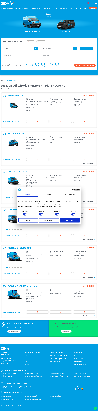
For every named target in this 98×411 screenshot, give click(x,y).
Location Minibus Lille (6, 396)
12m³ (26, 358)
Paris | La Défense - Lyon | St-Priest (33, 375)
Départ (3, 53)
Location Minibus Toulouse (31, 398)
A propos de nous (5, 354)
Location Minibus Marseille (7, 398)
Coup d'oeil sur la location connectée (9, 360)
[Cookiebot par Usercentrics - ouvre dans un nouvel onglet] (73, 190)
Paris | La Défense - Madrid (25, 386)
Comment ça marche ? (22, 8)
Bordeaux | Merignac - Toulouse (57, 373)
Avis (2, 355)
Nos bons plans (49, 8)
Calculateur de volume (55, 361)
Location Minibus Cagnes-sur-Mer (33, 399)
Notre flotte (36, 8)
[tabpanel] (49, 47)
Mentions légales (78, 361)
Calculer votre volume (14, 331)
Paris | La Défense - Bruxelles (7, 387)
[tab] (30, 41)
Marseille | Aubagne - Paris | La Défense (83, 375)
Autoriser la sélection (49, 220)
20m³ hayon (28, 363)
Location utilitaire (5, 363)
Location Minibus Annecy (31, 395)
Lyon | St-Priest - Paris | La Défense (82, 376)
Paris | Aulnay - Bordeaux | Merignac (33, 376)
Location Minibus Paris (6, 395)
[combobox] (18, 48)
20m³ (26, 361)
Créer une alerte (61, 8)
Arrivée (43, 53)
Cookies (76, 362)
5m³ (26, 357)
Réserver (93, 8)
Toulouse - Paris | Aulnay (55, 375)
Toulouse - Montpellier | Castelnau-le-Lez (59, 376)
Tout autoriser (69, 220)
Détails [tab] (49, 194)
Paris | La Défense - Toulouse (31, 373)
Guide (71, 8)
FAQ (85, 8)
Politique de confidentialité (80, 364)
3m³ (26, 355)
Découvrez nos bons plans (58, 355)
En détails (3, 361)
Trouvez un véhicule (56, 352)
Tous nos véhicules (29, 354)
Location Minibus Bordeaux (7, 399)
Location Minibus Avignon (55, 396)
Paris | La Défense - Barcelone (25, 387)
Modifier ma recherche (85, 65)
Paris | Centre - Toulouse (6, 376)
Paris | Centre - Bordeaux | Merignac (9, 373)
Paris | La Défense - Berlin (6, 386)
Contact (78, 8)
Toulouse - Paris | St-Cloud (80, 373)
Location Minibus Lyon (55, 395)
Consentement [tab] (27, 194)
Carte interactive (7, 8)
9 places (27, 364)
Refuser (28, 220)
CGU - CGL (76, 359)
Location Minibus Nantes (31, 396)
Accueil (2, 80)
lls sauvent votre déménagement (57, 359)
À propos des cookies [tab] (70, 194)
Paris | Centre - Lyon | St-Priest (7, 375)
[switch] (41, 214)
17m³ (26, 360)
